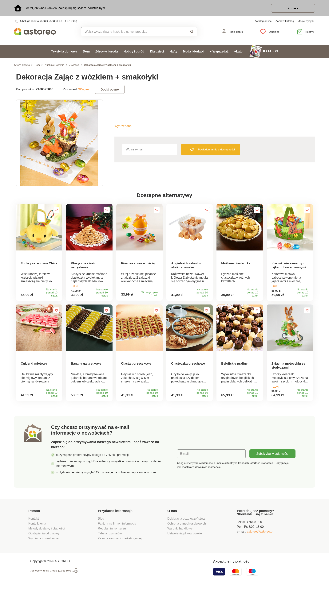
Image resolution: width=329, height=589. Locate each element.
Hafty (173, 51)
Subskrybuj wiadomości (272, 453)
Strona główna (22, 65)
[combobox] (130, 31)
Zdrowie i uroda (106, 51)
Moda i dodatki (193, 51)
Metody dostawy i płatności (46, 528)
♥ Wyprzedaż (219, 51)
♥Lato (238, 51)
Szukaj (188, 31)
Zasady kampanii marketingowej (120, 538)
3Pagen (83, 89)
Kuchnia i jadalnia (54, 65)
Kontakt (33, 518)
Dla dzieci (157, 51)
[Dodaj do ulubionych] (56, 210)
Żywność (74, 65)
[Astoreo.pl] (37, 31)
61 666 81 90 (48, 20)
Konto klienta (37, 523)
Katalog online (263, 20)
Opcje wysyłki (306, 20)
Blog (101, 518)
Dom (86, 51)
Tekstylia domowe (64, 51)
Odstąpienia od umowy (43, 533)
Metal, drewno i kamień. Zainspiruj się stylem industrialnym (65, 8)
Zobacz (293, 8)
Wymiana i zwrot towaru (44, 538)
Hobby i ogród (134, 51)
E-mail (184, 453)
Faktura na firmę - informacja (117, 523)
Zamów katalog (284, 20)
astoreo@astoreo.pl (260, 531)
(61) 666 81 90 (252, 522)
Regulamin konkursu (112, 528)
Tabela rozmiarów (110, 533)
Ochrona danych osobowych (186, 523)
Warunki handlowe (179, 528)
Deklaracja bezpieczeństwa (186, 518)
